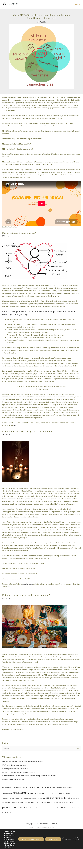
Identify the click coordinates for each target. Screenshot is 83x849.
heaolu (56, 793)
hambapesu (50, 793)
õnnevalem (8, 812)
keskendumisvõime (54, 798)
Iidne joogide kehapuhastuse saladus (15, 768)
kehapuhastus (25, 798)
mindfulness (42, 802)
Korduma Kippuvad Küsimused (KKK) (41, 827)
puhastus (25, 808)
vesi (3, 812)
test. (15, 425)
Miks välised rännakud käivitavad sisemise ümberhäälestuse (22, 761)
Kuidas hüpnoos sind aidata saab (13, 779)
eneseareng (21, 792)
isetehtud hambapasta (8, 798)
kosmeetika (76, 798)
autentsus (46, 787)
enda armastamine (7, 793)
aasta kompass (27, 584)
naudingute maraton (52, 802)
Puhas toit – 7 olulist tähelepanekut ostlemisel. (18, 772)
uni (78, 808)
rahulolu (37, 808)
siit (17, 227)
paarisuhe (9, 807)
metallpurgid (34, 802)
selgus (47, 808)
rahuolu (43, 808)
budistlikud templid (57, 787)
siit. (8, 587)
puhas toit (19, 808)
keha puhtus (32, 798)
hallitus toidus (34, 793)
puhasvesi (31, 808)
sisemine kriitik (54, 808)
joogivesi (17, 798)
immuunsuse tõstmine (65, 793)
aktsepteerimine (6, 787)
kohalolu (68, 798)
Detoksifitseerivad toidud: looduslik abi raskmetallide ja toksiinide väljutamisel (29, 776)
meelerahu (27, 802)
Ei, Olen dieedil (53, 839)
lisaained (7, 802)
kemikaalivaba (41, 798)
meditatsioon (17, 802)
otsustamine (71, 802)
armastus (25, 787)
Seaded (68, 839)
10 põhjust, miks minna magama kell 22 (15, 765)
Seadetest (7, 839)
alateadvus (17, 787)
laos (3, 802)
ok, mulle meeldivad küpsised (31, 839)
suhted (63, 807)
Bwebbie (54, 824)
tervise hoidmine (71, 808)
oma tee (63, 802)
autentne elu (35, 787)
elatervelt (69, 787)
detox (64, 787)
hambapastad (42, 793)
